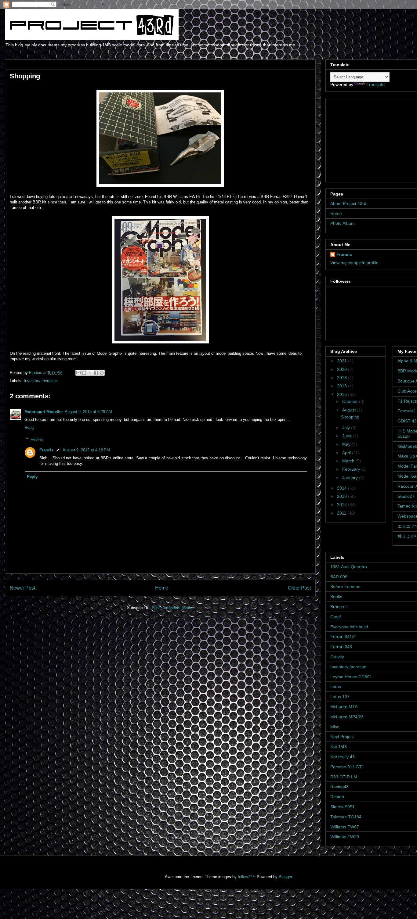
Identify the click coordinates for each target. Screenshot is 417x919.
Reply (29, 427)
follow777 (246, 876)
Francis (46, 450)
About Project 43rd (348, 203)
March (349, 460)
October (350, 401)
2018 (342, 377)
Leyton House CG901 (351, 676)
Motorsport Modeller (43, 411)
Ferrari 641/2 (343, 636)
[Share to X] (90, 373)
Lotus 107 (340, 696)
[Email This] (78, 373)
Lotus (335, 686)
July (346, 427)
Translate (376, 84)
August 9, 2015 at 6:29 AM (88, 411)
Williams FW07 (344, 826)
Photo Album (342, 223)
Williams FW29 (344, 836)
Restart (337, 796)
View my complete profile (354, 262)
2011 (342, 513)
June (347, 435)
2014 (342, 488)
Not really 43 (342, 756)
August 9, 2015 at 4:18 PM (86, 450)
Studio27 (406, 496)
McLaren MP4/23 (347, 716)
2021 (342, 360)
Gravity (337, 656)
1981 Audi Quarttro (348, 566)
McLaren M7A (343, 706)
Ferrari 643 (341, 646)
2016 (342, 385)
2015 (342, 394)
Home (161, 588)
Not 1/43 (338, 746)
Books (336, 596)
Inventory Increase (40, 381)
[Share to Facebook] (96, 373)
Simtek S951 (342, 806)
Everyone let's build (349, 626)
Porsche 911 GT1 (347, 766)
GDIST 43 (407, 420)
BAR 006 (338, 576)
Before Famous (345, 586)
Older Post (299, 588)
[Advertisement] (368, 138)
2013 (342, 496)
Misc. (335, 726)
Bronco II (339, 606)
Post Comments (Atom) (173, 607)
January (350, 477)
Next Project (342, 736)
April (347, 452)
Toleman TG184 (345, 816)
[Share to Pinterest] (102, 373)
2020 (342, 369)
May (347, 444)
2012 (342, 504)
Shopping (350, 417)
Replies (37, 439)
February (351, 469)
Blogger (285, 876)
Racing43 (339, 786)
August (349, 409)
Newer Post (22, 588)
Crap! (335, 616)
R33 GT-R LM (343, 776)
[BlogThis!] (84, 373)
